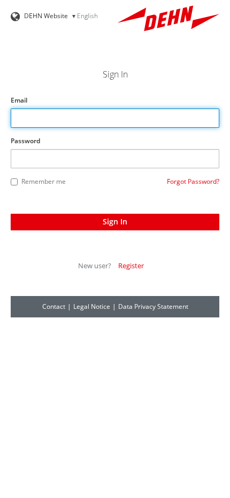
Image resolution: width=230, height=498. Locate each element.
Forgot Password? (193, 181)
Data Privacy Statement (153, 306)
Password (25, 140)
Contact (53, 306)
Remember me (43, 181)
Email (19, 100)
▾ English (85, 15)
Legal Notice (91, 306)
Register (131, 265)
